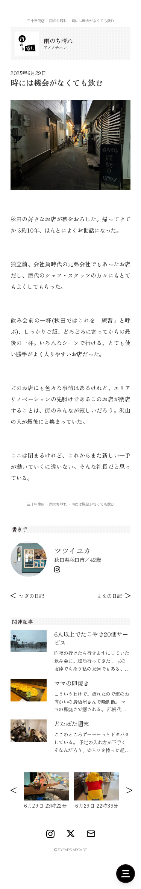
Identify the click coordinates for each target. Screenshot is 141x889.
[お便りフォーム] (91, 833)
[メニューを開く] (125, 873)
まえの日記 (109, 595)
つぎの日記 (31, 595)
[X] (71, 834)
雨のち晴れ (58, 20)
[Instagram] (57, 569)
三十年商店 (36, 20)
